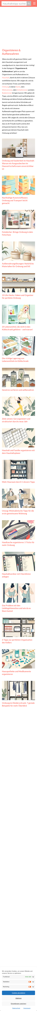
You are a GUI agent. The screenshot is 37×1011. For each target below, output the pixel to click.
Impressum (26, 1008)
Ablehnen (18, 998)
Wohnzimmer (7, 90)
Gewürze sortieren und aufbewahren (18, 390)
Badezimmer (7, 93)
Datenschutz (16, 1008)
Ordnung (5, 87)
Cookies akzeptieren (18, 993)
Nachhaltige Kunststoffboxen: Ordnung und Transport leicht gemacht (15, 200)
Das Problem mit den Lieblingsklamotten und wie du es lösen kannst (16, 608)
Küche (18, 87)
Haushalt (5, 77)
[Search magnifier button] (29, 3)
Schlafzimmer (22, 90)
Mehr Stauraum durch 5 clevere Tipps (18, 482)
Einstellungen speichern (18, 1003)
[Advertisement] (18, 26)
